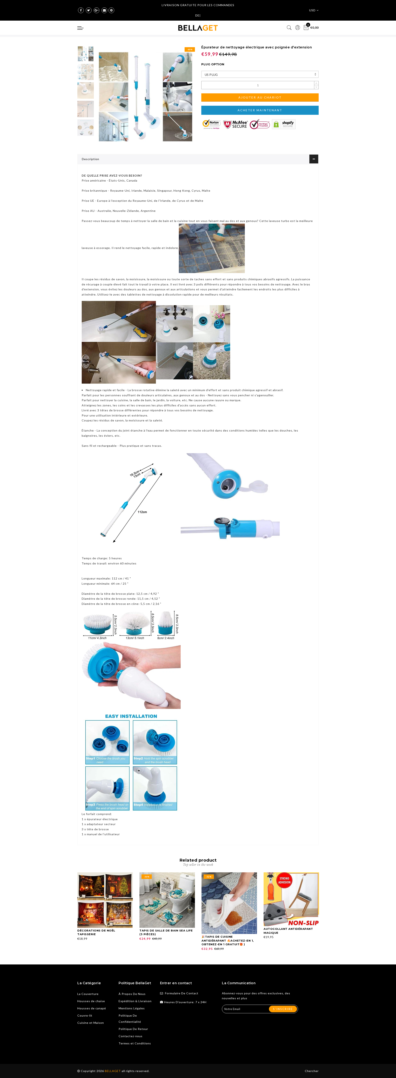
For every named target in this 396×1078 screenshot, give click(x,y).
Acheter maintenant (260, 110)
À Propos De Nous (132, 994)
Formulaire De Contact (181, 993)
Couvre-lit (84, 1015)
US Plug (211, 74)
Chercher (312, 1071)
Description (90, 159)
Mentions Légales (132, 1008)
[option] (145, 94)
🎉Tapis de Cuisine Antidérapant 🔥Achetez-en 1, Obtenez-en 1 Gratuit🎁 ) (228, 940)
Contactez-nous (131, 1036)
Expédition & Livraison (135, 1001)
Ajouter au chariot (260, 97)
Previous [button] (103, 97)
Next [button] (182, 97)
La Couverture (88, 994)
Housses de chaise (91, 1001)
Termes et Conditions (135, 1043)
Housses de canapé (91, 1008)
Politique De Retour (133, 1029)
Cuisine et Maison (90, 1022)
